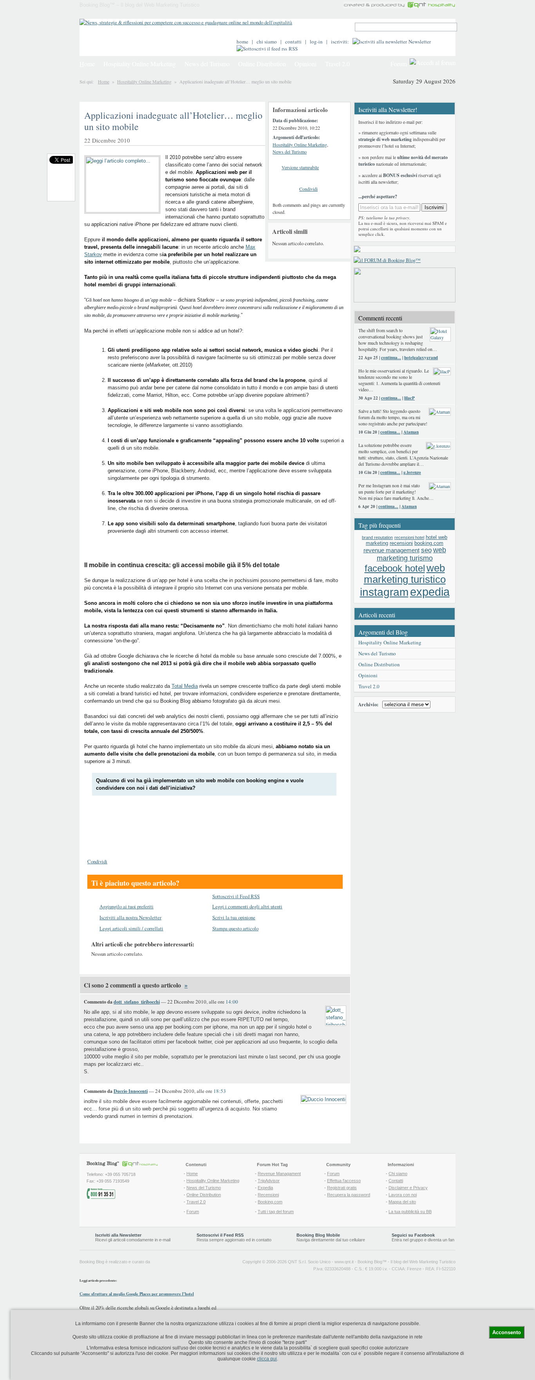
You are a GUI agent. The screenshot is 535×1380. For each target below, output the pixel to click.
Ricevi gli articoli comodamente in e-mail (132, 1237)
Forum (398, 64)
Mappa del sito (402, 1201)
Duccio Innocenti (131, 1091)
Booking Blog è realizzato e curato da (115, 1261)
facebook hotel (395, 568)
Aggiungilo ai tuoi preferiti (126, 906)
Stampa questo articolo (235, 928)
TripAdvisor (269, 1180)
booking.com (428, 543)
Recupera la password (348, 1194)
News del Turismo (207, 64)
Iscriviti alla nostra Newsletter (130, 917)
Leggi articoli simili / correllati (131, 928)
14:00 (232, 1001)
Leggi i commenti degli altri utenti (247, 906)
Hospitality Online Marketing (139, 64)
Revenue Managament (279, 1173)
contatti (293, 41)
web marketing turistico (405, 573)
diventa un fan (441, 1239)
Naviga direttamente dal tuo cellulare (330, 1237)
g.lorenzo (412, 472)
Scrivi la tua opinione (233, 917)
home (242, 41)
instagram (384, 592)
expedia (430, 591)
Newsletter (419, 41)
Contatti (396, 1180)
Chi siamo (398, 1173)
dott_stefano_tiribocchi (137, 1001)
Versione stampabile (300, 167)
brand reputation (377, 537)
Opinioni (305, 64)
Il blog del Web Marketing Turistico (422, 1261)
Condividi (308, 189)
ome (87, 64)
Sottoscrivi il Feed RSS (236, 896)
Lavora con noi (403, 1194)
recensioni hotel (409, 537)
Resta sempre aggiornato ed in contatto (234, 1237)
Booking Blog (370, 1261)
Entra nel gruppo (407, 1239)
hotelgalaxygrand (421, 357)
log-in (316, 41)
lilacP (409, 398)
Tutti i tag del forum (276, 1211)
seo (426, 550)
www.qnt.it (344, 1261)
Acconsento (506, 1332)
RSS (293, 48)
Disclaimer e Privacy (408, 1187)
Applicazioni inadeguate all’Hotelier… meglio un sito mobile (173, 121)
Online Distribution (262, 64)
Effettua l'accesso (344, 1180)
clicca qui (267, 1359)
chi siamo (267, 41)
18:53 (219, 1090)
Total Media (185, 686)
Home (103, 81)
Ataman (411, 432)
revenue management (391, 550)
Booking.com (270, 1201)
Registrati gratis (342, 1187)
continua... (391, 357)
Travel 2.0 (337, 64)
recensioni (401, 543)
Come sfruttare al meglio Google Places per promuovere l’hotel (137, 1294)
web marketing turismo (411, 554)
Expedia (265, 1187)
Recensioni (268, 1194)
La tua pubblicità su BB (410, 1211)
